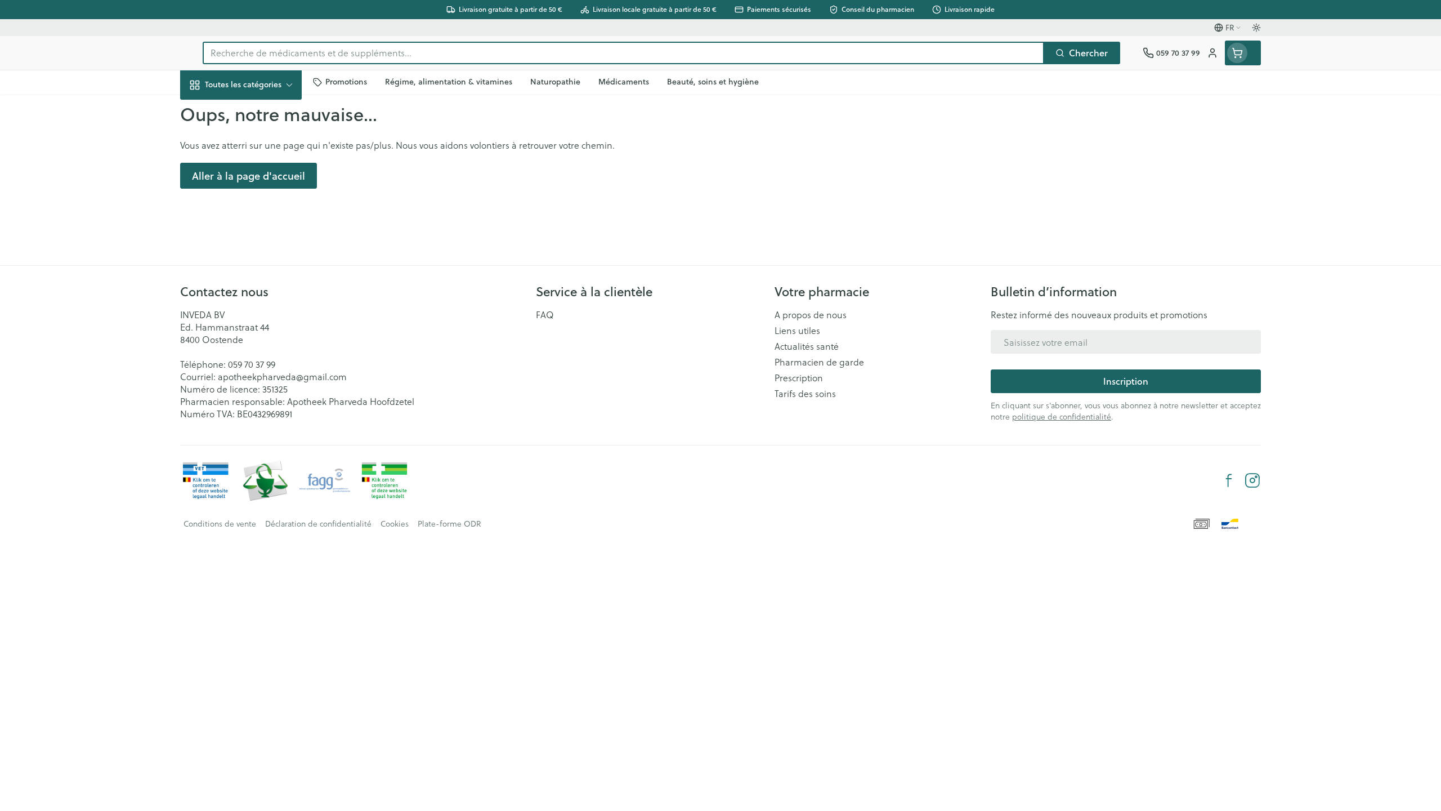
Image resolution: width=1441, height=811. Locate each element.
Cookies (395, 523)
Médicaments (252, 386)
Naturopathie (252, 284)
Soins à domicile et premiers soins (252, 320)
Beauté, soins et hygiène (252, 145)
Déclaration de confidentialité (318, 523)
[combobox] (623, 53)
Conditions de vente (220, 523)
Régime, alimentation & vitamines (252, 186)
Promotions (213, 110)
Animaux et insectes (252, 355)
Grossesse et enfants (252, 222)
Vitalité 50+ (252, 253)
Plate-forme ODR (449, 523)
